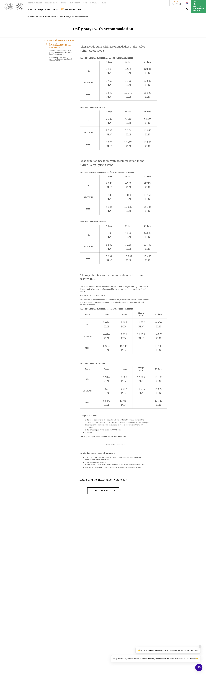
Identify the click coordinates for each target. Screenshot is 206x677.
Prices (47, 9)
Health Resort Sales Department (96, 302)
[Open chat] (198, 667)
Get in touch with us (103, 490)
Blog (104, 3)
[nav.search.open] (187, 9)
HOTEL (85, 3)
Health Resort (74, 3)
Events (63, 3)
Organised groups (51, 3)
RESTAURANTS (94, 3)
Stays (40, 9)
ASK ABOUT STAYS (73, 9)
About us (32, 9)
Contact (55, 9)
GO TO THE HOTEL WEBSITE (91, 295)
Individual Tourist (35, 3)
